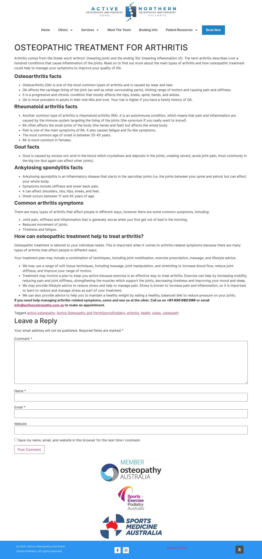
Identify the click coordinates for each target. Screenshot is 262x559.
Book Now (213, 30)
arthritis (133, 313)
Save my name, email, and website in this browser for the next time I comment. (79, 440)
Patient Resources (179, 30)
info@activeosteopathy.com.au (39, 305)
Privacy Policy (177, 548)
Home (45, 30)
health (145, 313)
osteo (156, 313)
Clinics (63, 30)
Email (19, 407)
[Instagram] (126, 550)
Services (87, 30)
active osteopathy (41, 313)
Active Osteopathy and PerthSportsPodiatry (91, 313)
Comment (23, 338)
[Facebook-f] (117, 550)
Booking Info (148, 30)
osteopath (170, 313)
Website (20, 423)
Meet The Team (119, 30)
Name (20, 390)
